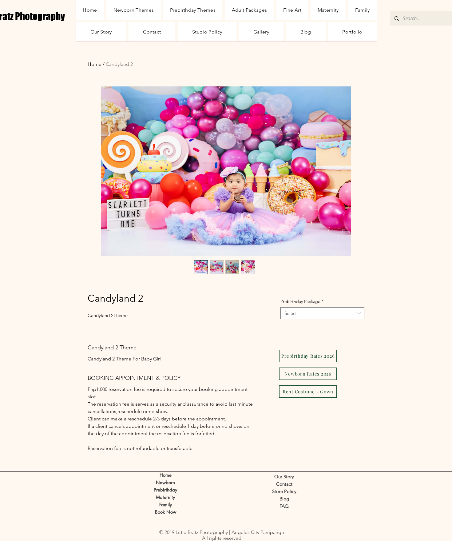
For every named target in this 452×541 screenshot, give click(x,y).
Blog (284, 499)
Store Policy (284, 491)
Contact (284, 484)
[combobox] (322, 313)
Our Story (284, 476)
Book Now (165, 512)
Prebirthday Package (301, 301)
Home (94, 64)
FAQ (284, 506)
